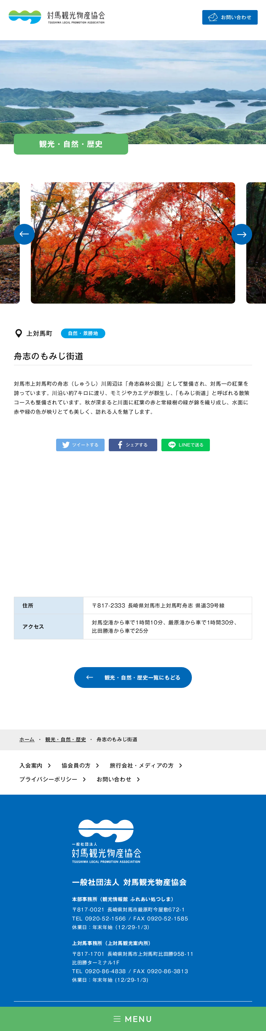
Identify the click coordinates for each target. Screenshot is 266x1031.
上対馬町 (39, 333)
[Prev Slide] (24, 234)
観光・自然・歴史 (65, 739)
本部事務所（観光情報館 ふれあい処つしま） (124, 899)
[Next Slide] (241, 234)
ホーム (27, 739)
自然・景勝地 (83, 333)
